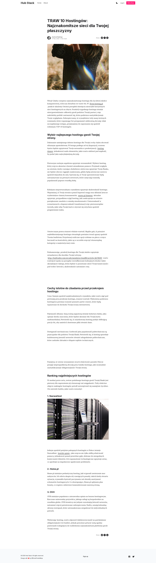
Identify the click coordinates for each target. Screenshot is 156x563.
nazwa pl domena (85, 195)
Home (39, 3)
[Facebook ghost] (129, 556)
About (46, 3)
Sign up (85, 556)
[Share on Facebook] (104, 37)
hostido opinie (64, 453)
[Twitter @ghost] (133, 556)
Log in (122, 3)
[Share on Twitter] (102, 37)
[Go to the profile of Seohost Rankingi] (49, 38)
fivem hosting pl (96, 103)
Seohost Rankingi (57, 37)
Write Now (130, 3)
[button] (117, 3)
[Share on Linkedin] (107, 37)
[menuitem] (85, 556)
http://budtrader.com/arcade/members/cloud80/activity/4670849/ (75, 258)
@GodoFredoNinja (37, 558)
